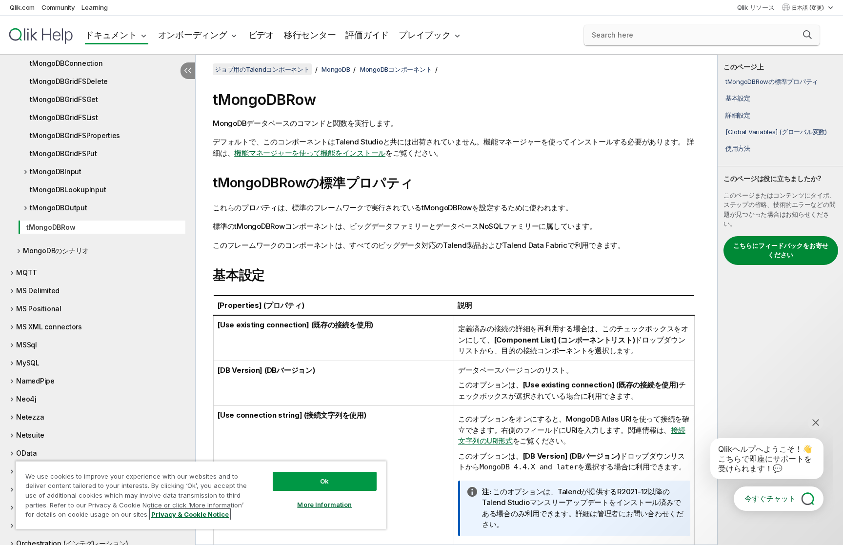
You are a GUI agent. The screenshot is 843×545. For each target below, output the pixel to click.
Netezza (30, 417)
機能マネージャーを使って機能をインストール (309, 153)
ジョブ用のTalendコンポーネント (262, 69)
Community (58, 7)
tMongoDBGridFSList (64, 117)
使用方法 (737, 148)
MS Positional (38, 308)
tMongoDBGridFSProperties (75, 135)
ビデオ (261, 35)
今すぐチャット (770, 498)
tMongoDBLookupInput (68, 189)
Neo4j (26, 399)
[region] (201, 495)
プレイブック (425, 35)
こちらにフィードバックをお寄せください (780, 250)
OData (26, 453)
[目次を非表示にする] (188, 70)
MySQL (28, 363)
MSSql (26, 345)
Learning (94, 7)
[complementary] (780, 300)
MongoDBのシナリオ (56, 250)
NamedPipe (35, 381)
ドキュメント (111, 35)
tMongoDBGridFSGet (64, 99)
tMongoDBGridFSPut (63, 153)
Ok (324, 481)
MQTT (26, 272)
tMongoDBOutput (58, 207)
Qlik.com (22, 7)
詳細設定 (737, 115)
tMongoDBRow (50, 227)
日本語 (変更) (808, 7)
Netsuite (30, 435)
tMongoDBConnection (66, 63)
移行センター (310, 35)
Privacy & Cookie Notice (190, 514)
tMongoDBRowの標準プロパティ (771, 81)
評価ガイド (367, 35)
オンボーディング (192, 35)
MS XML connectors (49, 327)
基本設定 (737, 98)
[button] (807, 35)
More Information (324, 504)
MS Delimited (38, 290)
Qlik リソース (756, 7)
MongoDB (335, 69)
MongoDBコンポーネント (396, 69)
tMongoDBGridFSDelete (69, 81)
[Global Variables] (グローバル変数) (776, 132)
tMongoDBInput (55, 171)
